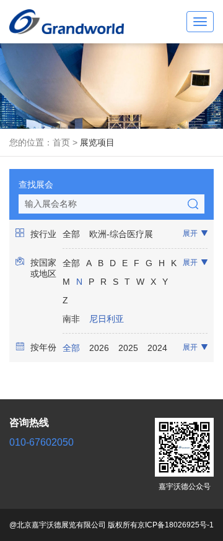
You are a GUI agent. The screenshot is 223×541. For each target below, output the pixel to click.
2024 (157, 348)
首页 (61, 142)
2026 (99, 348)
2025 (128, 348)
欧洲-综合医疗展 (121, 234)
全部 (71, 234)
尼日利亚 (106, 319)
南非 (71, 319)
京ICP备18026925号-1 (176, 525)
